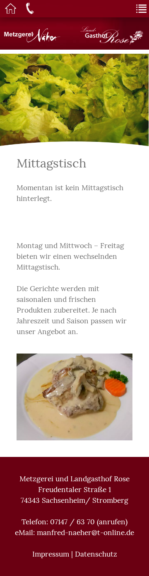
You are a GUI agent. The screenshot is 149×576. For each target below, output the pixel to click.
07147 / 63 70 (72, 521)
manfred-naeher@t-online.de (85, 532)
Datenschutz (96, 554)
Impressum (50, 554)
